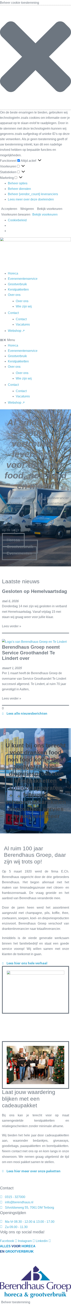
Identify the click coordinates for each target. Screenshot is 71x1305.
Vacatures (23, 324)
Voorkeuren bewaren (15, 214)
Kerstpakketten (18, 289)
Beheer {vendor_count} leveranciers (33, 194)
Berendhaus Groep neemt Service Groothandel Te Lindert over (31, 652)
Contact (13, 313)
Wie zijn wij (24, 306)
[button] (35, 57)
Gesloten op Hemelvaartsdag (34, 591)
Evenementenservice (22, 278)
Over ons (14, 294)
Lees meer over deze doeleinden (31, 199)
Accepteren (9, 208)
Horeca (13, 273)
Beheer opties (17, 183)
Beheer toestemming (15, 1302)
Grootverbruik (17, 284)
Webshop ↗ (16, 330)
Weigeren (27, 208)
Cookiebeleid (17, 220)
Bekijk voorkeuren (49, 208)
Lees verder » (11, 626)
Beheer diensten (19, 188)
